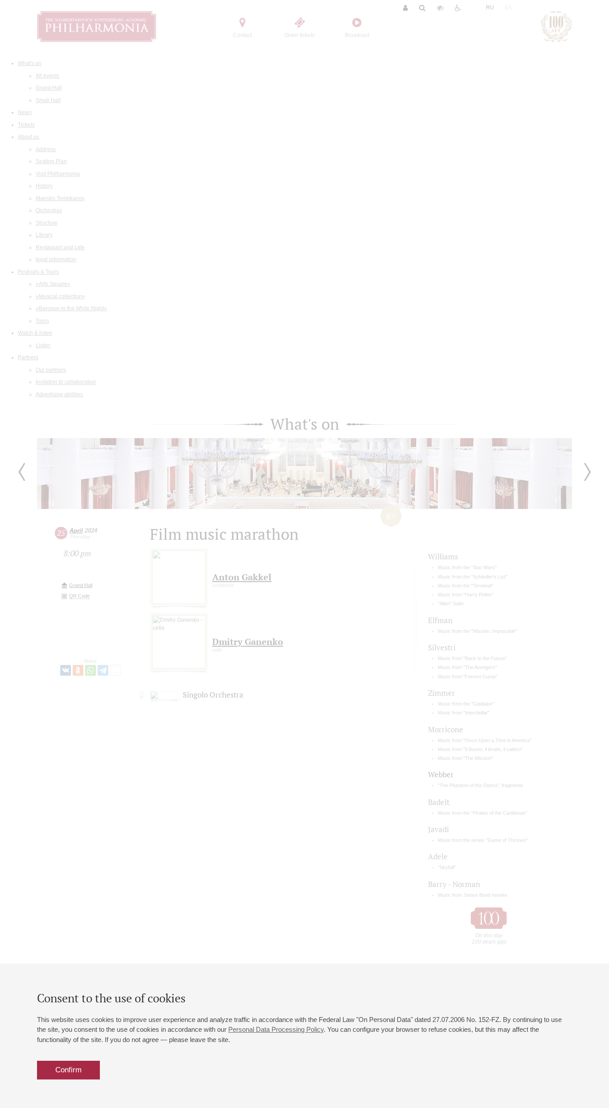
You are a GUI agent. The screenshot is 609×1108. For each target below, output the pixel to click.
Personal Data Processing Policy (276, 1029)
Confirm (68, 1070)
